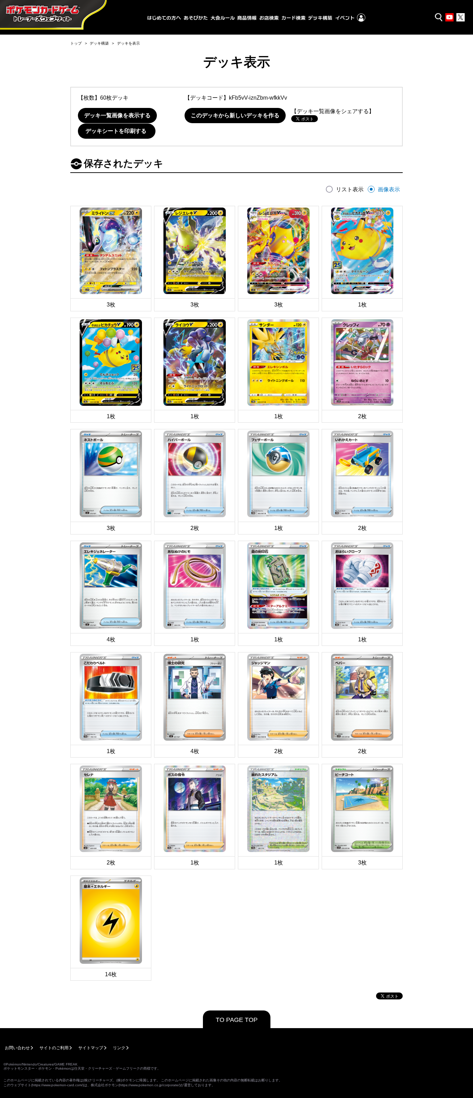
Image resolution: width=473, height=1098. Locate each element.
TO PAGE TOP (237, 1019)
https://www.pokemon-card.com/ (57, 1085)
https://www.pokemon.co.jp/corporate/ (149, 1085)
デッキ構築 (99, 43)
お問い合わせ (17, 1047)
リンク (119, 1047)
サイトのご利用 (54, 1047)
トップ (76, 43)
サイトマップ (90, 1047)
